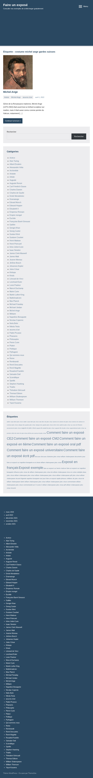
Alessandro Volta (16, 167)
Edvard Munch (15, 202)
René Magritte (15, 368)
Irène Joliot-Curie (16, 247)
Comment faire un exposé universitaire (35, 450)
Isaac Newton (15, 250)
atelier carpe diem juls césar (31, 421)
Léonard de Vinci (16, 279)
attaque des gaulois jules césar (26, 425)
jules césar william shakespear (17, 475)
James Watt (14, 256)
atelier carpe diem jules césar (15, 421)
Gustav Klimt (15, 234)
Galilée (12, 225)
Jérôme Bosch (15, 263)
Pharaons (13, 336)
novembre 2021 (11, 521)
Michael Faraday (16, 304)
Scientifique (14, 377)
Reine (12, 358)
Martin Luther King (17, 295)
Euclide (13, 218)
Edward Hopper (16, 206)
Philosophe (14, 339)
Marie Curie (14, 291)
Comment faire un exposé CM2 (36, 438)
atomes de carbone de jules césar (62, 421)
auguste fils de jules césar (62, 428)
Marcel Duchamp (16, 288)
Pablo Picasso (15, 333)
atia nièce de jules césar (46, 421)
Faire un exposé (15, 5)
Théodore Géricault (17, 390)
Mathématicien (15, 298)
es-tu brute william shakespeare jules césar (47, 462)
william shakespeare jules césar (35, 482)
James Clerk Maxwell (18, 253)
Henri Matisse (15, 241)
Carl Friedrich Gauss (18, 186)
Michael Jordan (16, 307)
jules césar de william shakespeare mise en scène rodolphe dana (64, 472)
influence (17, 472)
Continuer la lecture (12, 121)
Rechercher (11, 132)
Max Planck (14, 301)
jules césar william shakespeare (37, 475)
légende (23, 478)
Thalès (12, 387)
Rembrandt (14, 362)
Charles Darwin (16, 190)
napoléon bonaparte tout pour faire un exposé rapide (44, 478)
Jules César (14, 269)
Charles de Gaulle (17, 193)
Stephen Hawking (17, 384)
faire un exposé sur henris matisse (55, 468)
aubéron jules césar (65, 425)
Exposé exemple (31, 467)
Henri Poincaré (16, 244)
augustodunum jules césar (77, 428)
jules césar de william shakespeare (31, 472)
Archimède (14, 171)
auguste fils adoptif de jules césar (45, 428)
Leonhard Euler (16, 282)
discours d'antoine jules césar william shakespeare (57, 456)
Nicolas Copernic (16, 320)
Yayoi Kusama (15, 403)
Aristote (13, 174)
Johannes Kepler (16, 266)
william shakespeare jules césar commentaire (61, 482)
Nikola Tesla (15, 327)
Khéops (13, 272)
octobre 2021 (11, 524)
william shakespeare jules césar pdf (54, 485)
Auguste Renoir (16, 183)
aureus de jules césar (40, 433)
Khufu (12, 276)
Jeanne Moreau (16, 260)
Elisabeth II (14, 209)
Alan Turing (14, 161)
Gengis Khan (15, 228)
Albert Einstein (15, 164)
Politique (13, 349)
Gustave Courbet (16, 237)
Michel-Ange (10, 91)
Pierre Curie (14, 342)
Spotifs (12, 381)
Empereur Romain (17, 212)
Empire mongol (16, 215)
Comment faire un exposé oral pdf (56, 444)
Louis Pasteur (15, 285)
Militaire (13, 314)
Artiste (6, 97)
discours (38, 456)
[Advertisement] (46, 30)
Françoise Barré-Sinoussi (20, 221)
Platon (12, 346)
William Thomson (17, 400)
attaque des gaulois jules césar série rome (47, 425)
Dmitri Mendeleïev (17, 196)
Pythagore (14, 352)
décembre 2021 (11, 518)
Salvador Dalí (15, 374)
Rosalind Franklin (17, 371)
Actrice (12, 158)
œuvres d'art (27, 97)
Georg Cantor (15, 231)
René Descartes (16, 365)
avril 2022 (9, 515)
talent (22, 482)
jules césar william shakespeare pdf (60, 475)
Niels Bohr (14, 323)
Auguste (13, 180)
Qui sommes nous (17, 355)
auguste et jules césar (28, 428)
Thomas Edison (16, 393)
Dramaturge (14, 199)
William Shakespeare (18, 397)
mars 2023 (10, 512)
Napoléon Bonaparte (18, 317)
